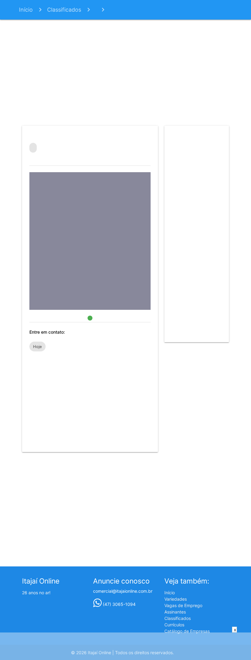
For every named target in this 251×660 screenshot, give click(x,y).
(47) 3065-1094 (119, 604)
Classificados (64, 9)
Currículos (174, 624)
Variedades (175, 599)
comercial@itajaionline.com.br (122, 591)
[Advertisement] (125, 71)
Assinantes (175, 611)
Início (26, 9)
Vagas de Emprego (183, 605)
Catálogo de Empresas (187, 631)
